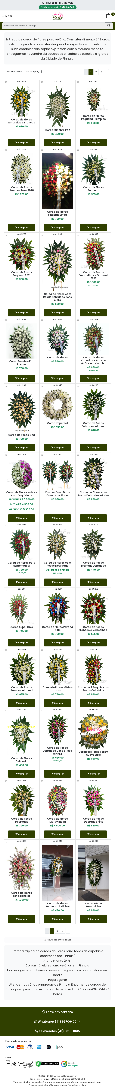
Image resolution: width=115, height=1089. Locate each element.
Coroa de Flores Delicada (21, 760)
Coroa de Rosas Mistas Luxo (58, 689)
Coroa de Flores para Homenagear (21, 564)
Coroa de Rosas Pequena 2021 (21, 274)
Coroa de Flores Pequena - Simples (93, 117)
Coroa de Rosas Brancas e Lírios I (21, 689)
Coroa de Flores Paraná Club (57, 629)
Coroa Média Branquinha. (93, 905)
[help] (6, 82)
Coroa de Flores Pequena (93, 189)
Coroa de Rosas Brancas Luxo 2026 (21, 189)
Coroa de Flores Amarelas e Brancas (21, 121)
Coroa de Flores (57, 357)
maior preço (34, 71)
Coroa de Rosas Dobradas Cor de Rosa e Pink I (57, 750)
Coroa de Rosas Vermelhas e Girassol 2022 (93, 275)
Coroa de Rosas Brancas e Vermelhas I (93, 629)
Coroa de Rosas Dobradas (21, 820)
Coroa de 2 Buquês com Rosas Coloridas (93, 689)
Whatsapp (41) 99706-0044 (58, 7)
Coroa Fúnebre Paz (57, 130)
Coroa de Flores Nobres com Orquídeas (21, 494)
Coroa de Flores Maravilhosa (57, 820)
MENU (8, 16)
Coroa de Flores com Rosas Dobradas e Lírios (93, 494)
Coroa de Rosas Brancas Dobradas (93, 564)
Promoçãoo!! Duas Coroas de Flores (57, 494)
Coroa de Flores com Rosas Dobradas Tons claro (57, 297)
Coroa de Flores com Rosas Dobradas (57, 564)
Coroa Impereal (57, 423)
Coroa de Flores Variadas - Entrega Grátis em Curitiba (93, 360)
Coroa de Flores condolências (21, 894)
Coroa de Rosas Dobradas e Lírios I (93, 425)
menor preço (15, 71)
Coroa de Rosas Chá (21, 434)
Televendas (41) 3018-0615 (58, 2)
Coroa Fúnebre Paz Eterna (21, 363)
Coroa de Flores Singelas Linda (57, 213)
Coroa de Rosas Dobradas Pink (93, 820)
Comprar (23, 142)
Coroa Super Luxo (21, 627)
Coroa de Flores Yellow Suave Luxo (93, 753)
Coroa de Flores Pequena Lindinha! (58, 905)
